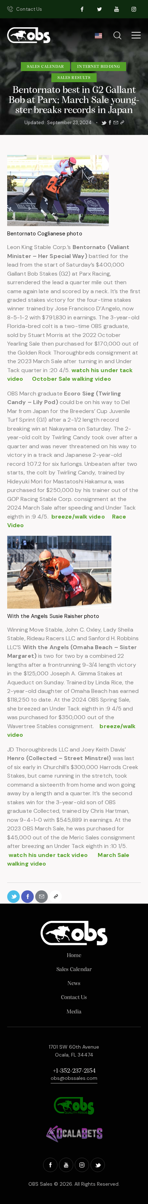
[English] (98, 37)
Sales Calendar (45, 67)
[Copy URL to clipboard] (122, 122)
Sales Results (74, 78)
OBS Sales (40, 1184)
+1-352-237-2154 (74, 1071)
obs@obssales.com (74, 1078)
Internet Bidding (98, 67)
